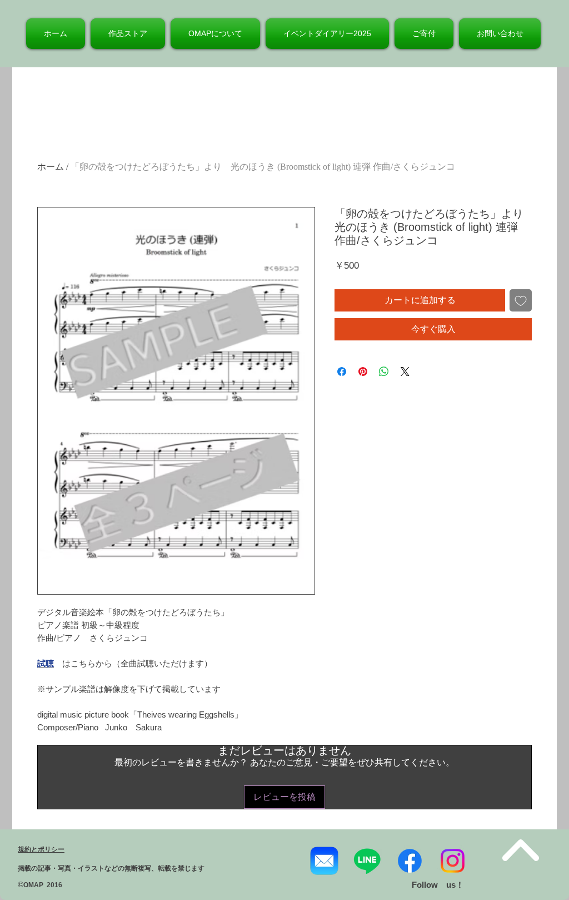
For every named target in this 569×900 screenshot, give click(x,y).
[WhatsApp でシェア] (384, 371)
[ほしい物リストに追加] (521, 300)
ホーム (50, 166)
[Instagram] (452, 861)
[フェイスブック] (410, 861)
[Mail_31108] (324, 861)
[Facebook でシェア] (341, 371)
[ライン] (367, 861)
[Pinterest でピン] (363, 371)
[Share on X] (405, 371)
